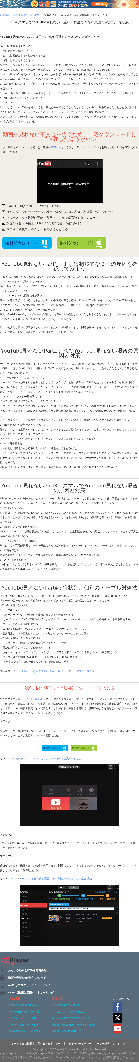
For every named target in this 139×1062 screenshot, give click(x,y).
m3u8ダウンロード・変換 (22, 1018)
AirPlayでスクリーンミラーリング (29, 985)
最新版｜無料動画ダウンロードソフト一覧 (74, 1024)
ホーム (15, 1043)
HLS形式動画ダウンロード (66, 1005)
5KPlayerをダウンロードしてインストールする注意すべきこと (45, 758)
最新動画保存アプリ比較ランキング (71, 1018)
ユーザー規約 (101, 1043)
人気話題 (14, 998)
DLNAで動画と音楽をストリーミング (31, 992)
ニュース (58, 1043)
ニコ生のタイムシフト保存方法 (68, 1011)
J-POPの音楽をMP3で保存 (23, 1005)
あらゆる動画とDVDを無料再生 (27, 970)
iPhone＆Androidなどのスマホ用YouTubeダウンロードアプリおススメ (53, 671)
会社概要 (27, 1043)
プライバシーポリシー (78, 1043)
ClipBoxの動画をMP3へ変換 (24, 1024)
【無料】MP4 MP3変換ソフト (67, 1031)
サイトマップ (120, 1043)
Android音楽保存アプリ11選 (24, 1011)
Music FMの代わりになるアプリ (26, 1031)
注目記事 (57, 998)
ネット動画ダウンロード (27, 14)
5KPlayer (5, 14)
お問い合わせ (42, 1043)
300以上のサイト (40, 206)
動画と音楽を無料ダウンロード (27, 977)
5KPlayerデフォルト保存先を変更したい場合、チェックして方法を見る (51, 878)
